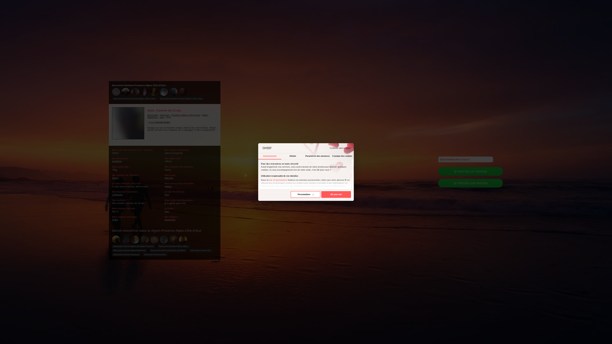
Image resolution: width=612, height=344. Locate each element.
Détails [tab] (293, 156)
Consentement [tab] (270, 156)
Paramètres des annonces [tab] (317, 156)
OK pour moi (336, 194)
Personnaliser (304, 194)
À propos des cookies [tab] (342, 156)
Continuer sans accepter (340, 148)
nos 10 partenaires (278, 180)
